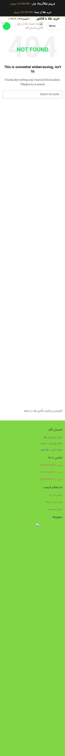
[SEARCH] (7, 94)
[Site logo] (28, 26)
